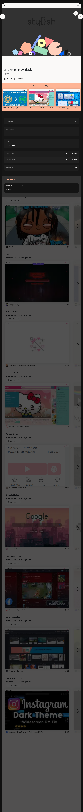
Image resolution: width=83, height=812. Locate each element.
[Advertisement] (8, 406)
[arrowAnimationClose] (2, 16)
